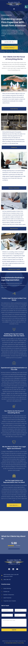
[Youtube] (17, 569)
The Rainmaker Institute (11, 643)
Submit (14, 630)
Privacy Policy (21, 643)
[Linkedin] (13, 569)
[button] (14, 9)
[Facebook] (9, 569)
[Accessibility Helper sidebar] (26, 6)
